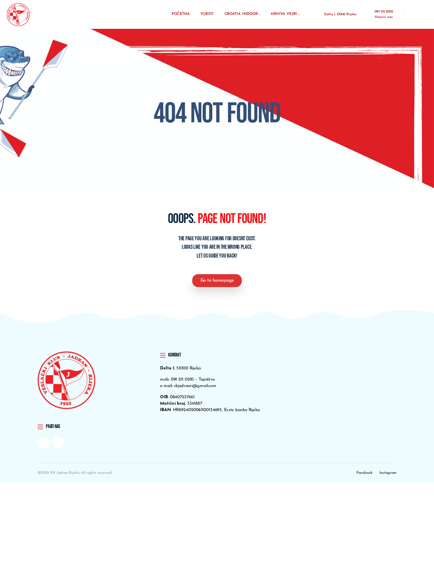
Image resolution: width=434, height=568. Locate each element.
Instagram (387, 473)
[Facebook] (43, 442)
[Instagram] (58, 442)
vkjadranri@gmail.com (195, 386)
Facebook (364, 473)
